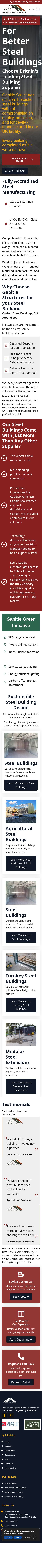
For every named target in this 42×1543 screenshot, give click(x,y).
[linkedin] (11, 1415)
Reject (17, 1537)
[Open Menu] (38, 9)
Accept (8, 1537)
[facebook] (4, 1415)
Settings (27, 1537)
